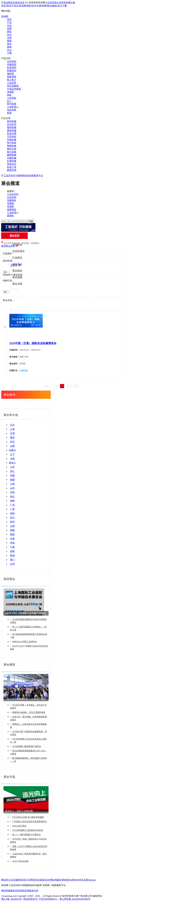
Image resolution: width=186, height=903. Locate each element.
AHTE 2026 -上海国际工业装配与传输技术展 (25, 614)
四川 (12, 517)
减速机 (10, 215)
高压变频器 (13, 86)
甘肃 (12, 538)
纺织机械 (11, 121)
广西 (12, 509)
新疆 (12, 551)
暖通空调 (11, 170)
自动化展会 (18, 251)
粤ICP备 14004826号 (11, 899)
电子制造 (11, 142)
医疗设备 (11, 152)
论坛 (59, 5)
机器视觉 (11, 67)
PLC (9, 101)
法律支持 (74, 880)
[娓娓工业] (18, 231)
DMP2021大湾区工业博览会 (24, 642)
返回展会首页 (8, 246)
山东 (12, 488)
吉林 (12, 458)
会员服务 (15, 880)
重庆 (12, 437)
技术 (34, 5)
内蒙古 (12, 450)
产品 (13, 5)
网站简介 (5, 880)
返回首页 (20, 2)
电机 (9, 95)
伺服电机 (11, 200)
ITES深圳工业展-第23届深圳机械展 (28, 817)
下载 (64, 5)
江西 (12, 484)
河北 (12, 441)
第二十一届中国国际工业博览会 (26, 835)
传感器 (10, 92)
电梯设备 (11, 145)
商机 (29, 5)
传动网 (4, 16)
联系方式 (25, 880)
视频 (44, 5)
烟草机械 (11, 127)
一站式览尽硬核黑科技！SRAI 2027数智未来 (25, 699)
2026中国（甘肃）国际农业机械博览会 (33, 343)
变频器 (10, 203)
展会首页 (14, 235)
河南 (12, 492)
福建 (12, 479)
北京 (12, 425)
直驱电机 (11, 209)
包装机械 (11, 139)
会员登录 (61, 2)
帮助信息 (35, 880)
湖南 (12, 500)
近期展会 (35, 243)
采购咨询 (24, 890)
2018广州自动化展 (20, 861)
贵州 (12, 522)
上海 (12, 429)
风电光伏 (11, 164)
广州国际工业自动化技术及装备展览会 (29, 821)
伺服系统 (11, 64)
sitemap (92, 880)
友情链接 (64, 880)
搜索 (31, 221)
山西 (12, 446)
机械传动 (11, 70)
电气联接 (11, 103)
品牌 (24, 5)
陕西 (12, 534)
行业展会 (17, 257)
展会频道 (25, 243)
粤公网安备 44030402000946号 (74, 899)
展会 (49, 5)
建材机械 (11, 130)
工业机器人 (13, 107)
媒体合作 (33, 890)
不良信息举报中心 (48, 899)
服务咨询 (15, 890)
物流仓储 (11, 148)
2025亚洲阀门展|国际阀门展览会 (26, 746)
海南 (12, 513)
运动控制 (11, 61)
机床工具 (11, 167)
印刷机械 (11, 158)
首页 (3, 5)
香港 (12, 555)
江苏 (12, 467)
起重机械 (11, 161)
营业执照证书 (30, 899)
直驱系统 (11, 76)
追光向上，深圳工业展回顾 (19, 811)
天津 (12, 433)
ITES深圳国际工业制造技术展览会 (27, 830)
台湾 (12, 564)
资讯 (8, 5)
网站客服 (5, 890)
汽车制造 (11, 136)
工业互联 (11, 83)
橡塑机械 (11, 155)
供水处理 (11, 124)
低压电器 (11, 110)
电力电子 (11, 79)
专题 (39, 5)
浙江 (12, 471)
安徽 (12, 475)
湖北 (12, 496)
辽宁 (12, 454)
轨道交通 (11, 133)
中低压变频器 (14, 89)
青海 (12, 543)
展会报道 (17, 270)
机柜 (9, 113)
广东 (12, 505)
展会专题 (17, 283)
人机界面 (11, 98)
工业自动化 (13, 194)
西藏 (12, 530)
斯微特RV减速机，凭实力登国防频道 (28, 712)
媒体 (54, 5)
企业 (18, 5)
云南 (12, 526)
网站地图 (54, 880)
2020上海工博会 (19, 826)
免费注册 (70, 2)
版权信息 (44, 880)
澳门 (12, 559)
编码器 (10, 73)
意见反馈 (83, 880)
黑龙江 (12, 463)
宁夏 (12, 547)
